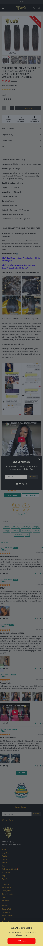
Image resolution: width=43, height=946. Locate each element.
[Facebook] (2, 670)
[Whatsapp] (2, 666)
